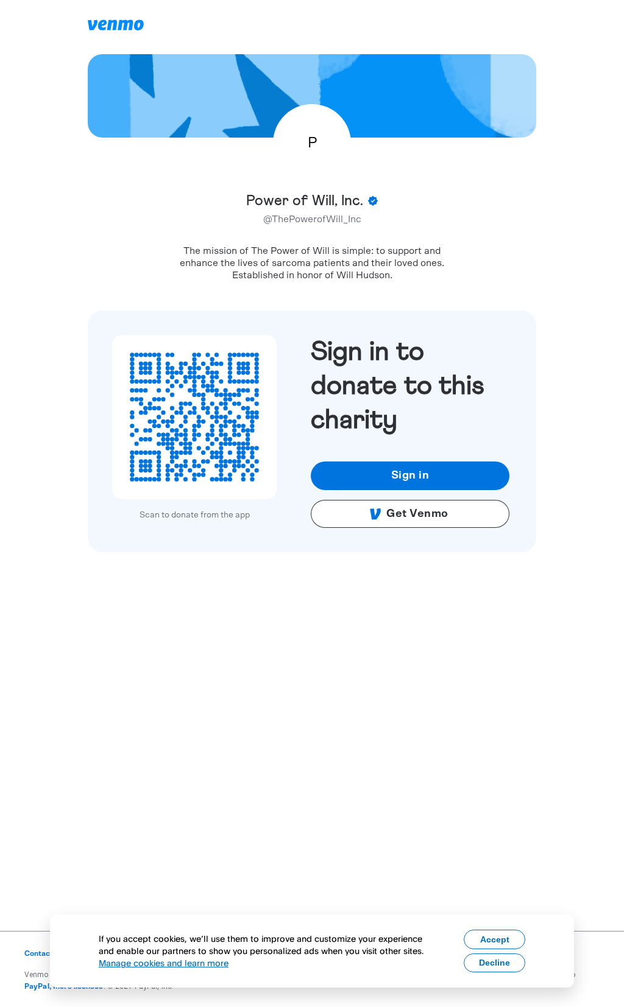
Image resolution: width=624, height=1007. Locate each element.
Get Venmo (417, 513)
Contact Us (44, 953)
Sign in (410, 475)
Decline (494, 962)
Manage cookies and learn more (164, 963)
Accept (494, 939)
